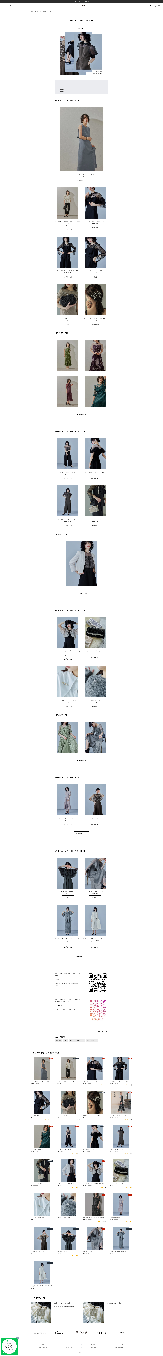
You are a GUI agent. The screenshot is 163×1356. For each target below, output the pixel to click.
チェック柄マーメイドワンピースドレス (118, 1115)
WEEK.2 (62, 85)
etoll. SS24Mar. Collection (62, 1303)
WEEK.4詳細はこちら (81, 833)
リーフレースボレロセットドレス (38, 1251)
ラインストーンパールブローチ (37, 1217)
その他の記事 (38, 1298)
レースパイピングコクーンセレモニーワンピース (41, 1081)
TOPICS (36, 11)
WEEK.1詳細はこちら (81, 414)
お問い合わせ (94, 1347)
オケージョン (80, 1040)
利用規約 (69, 1344)
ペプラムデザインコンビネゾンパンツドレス (119, 1081)
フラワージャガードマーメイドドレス (117, 1217)
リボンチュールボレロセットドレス (90, 1081)
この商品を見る (81, 180)
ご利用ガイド (94, 1344)
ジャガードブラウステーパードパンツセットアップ (67, 1081)
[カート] (158, 6)
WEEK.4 (62, 89)
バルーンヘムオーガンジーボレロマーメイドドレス (94, 1183)
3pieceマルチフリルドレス (62, 1251)
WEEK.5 (62, 91)
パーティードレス (92, 1040)
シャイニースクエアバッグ (36, 1183)
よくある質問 (69, 1347)
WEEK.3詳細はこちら (81, 760)
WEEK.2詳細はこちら (81, 593)
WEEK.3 (62, 87)
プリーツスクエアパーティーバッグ (117, 1183)
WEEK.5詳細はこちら (81, 956)
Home (32, 11)
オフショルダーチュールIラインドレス (91, 1149)
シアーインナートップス (36, 1115)
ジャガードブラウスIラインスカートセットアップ (120, 1251)
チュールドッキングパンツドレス (64, 1149)
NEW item (58, 1040)
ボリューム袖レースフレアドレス (38, 1149)
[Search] (155, 6)
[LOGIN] (151, 6)
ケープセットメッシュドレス (89, 1251)
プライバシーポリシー (120, 1344)
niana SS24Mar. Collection (45, 11)
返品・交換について (119, 1347)
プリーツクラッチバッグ (62, 1115)
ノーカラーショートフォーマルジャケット (66, 1183)
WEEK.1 (62, 83)
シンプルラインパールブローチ (63, 1217)
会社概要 (43, 1344)
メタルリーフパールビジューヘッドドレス (92, 1115)
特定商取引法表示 (43, 1347)
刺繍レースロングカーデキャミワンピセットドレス (94, 1217)
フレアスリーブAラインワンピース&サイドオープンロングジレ (42, 1286)
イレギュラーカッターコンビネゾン (117, 1149)
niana (65, 1040)
